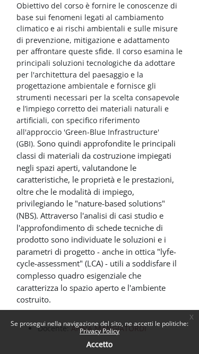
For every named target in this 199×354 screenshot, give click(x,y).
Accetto (99, 344)
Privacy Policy (99, 330)
